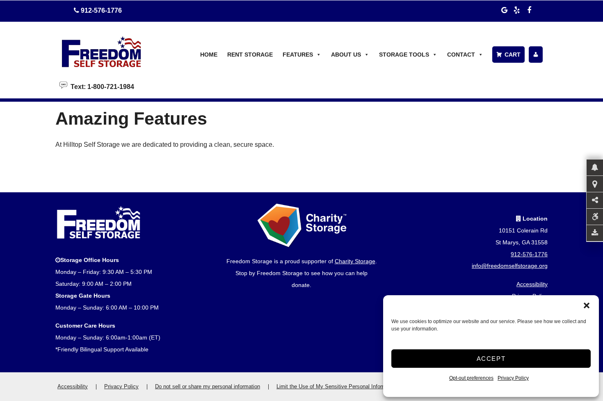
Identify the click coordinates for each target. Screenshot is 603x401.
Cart (513, 54)
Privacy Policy (513, 378)
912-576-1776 (529, 254)
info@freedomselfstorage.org (510, 265)
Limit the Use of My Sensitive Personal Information (337, 386)
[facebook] (529, 9)
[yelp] (517, 9)
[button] (586, 305)
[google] (504, 9)
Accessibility (532, 284)
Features (298, 54)
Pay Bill (536, 54)
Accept (491, 358)
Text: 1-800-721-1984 (100, 86)
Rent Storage (250, 54)
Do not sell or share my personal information (207, 386)
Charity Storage (355, 261)
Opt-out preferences (471, 378)
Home (208, 54)
